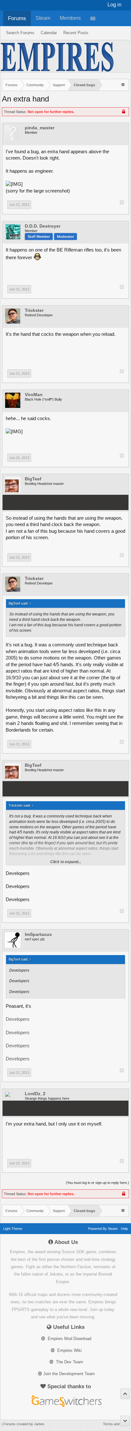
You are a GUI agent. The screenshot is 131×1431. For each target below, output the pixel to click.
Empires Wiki (69, 1350)
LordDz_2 (35, 1093)
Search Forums (20, 32)
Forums (17, 18)
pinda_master (39, 127)
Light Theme (12, 1229)
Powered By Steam (103, 1229)
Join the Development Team (69, 1373)
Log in (114, 4)
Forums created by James (24, 1424)
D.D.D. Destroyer (42, 226)
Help (124, 1229)
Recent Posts (75, 32)
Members (70, 18)
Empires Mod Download (68, 1338)
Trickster (34, 310)
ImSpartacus (38, 934)
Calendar (49, 32)
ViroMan (34, 394)
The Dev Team (69, 1361)
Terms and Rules (116, 1424)
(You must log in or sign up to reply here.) (97, 1183)
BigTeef (33, 478)
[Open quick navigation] (123, 84)
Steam (43, 18)
